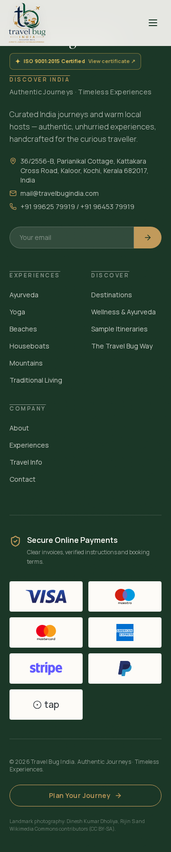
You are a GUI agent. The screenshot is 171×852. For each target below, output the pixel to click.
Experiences (29, 444)
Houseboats (29, 345)
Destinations (111, 294)
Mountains (26, 362)
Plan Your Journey (80, 795)
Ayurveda (24, 294)
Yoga (17, 311)
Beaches (23, 328)
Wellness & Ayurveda (123, 311)
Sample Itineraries (119, 328)
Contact (23, 479)
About (19, 427)
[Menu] (152, 22)
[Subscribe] (148, 237)
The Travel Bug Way (121, 345)
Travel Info (26, 462)
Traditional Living (36, 380)
